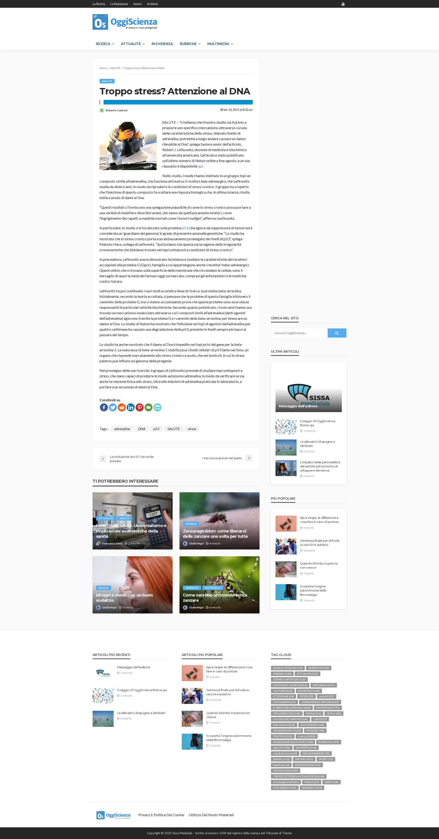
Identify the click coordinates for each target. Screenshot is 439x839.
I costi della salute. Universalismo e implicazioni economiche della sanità (131, 531)
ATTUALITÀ (131, 44)
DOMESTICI (309, 691)
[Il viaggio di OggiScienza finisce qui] (286, 427)
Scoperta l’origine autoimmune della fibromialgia (313, 590)
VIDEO (331, 782)
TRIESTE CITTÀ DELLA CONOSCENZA (298, 776)
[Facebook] (104, 407)
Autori (137, 4)
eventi (326, 696)
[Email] (149, 407)
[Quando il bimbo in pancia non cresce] (286, 569)
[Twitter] (113, 407)
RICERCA (103, 44)
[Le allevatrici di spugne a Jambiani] (286, 447)
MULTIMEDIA (218, 44)
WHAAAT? (312, 787)
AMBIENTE (192, 587)
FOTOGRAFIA (284, 702)
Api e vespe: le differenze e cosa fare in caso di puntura (319, 520)
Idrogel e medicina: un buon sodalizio (124, 598)
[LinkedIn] (131, 407)
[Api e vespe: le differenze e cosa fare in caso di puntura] (286, 524)
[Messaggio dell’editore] (309, 390)
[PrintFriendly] (157, 407)
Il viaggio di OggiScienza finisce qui (317, 423)
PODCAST (315, 730)
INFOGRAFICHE (286, 713)
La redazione (119, 4)
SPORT (326, 759)
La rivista (99, 4)
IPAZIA (313, 713)
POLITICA (282, 736)
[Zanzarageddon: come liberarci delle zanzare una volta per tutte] (219, 520)
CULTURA (282, 691)
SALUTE (107, 81)
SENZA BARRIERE (316, 753)
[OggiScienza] (125, 22)
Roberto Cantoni (116, 110)
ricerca (191, 523)
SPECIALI (304, 759)
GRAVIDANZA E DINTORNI (320, 702)
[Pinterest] (140, 407)
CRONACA (324, 685)
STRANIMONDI (308, 765)
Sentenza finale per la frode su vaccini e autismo (320, 542)
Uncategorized (286, 782)
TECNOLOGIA (285, 770)
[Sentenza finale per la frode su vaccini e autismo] (286, 546)
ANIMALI (282, 673)
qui (200, 166)
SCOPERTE (306, 747)
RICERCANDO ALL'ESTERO (293, 742)
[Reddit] (122, 407)
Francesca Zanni (112, 543)
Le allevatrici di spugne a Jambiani (317, 443)
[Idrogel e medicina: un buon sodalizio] (133, 584)
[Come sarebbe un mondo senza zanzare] (219, 584)
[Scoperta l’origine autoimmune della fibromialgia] (286, 592)
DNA (141, 428)
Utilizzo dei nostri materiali (211, 814)
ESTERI (306, 696)
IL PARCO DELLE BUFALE (292, 707)
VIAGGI (311, 782)
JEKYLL (334, 713)
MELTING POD (284, 725)
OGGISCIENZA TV (287, 730)
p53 (185, 228)
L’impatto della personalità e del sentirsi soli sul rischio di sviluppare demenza (320, 466)
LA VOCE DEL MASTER (290, 719)
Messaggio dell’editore (298, 406)
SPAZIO (281, 759)
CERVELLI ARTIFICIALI (289, 679)
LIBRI (320, 719)
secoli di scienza (285, 753)
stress (192, 428)
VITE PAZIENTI (284, 787)
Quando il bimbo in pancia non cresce (318, 565)
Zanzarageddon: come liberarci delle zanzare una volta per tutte (215, 534)
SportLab (281, 765)
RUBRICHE (188, 44)
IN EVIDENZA (162, 44)
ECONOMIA (283, 696)
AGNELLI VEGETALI (287, 668)
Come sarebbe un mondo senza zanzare (215, 598)
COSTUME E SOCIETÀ (290, 685)
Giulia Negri (196, 543)
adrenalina (122, 428)
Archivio (152, 4)
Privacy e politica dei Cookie (161, 814)
